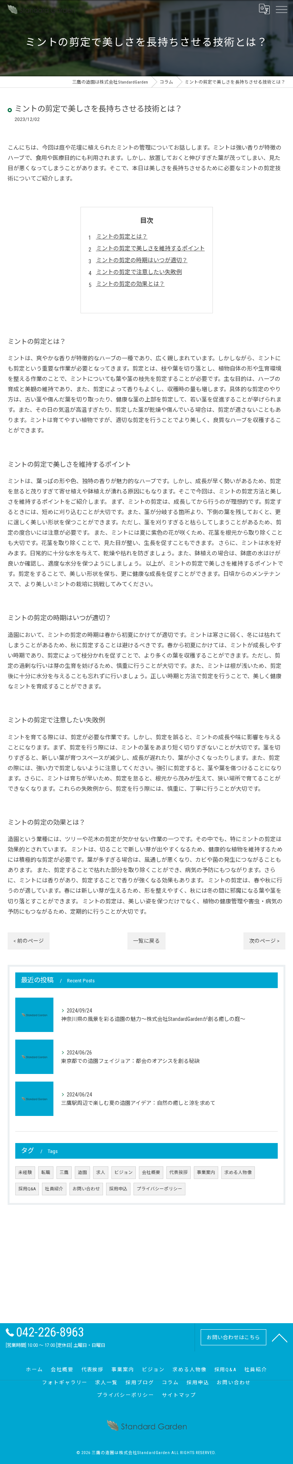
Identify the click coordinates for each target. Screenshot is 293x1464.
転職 (45, 1172)
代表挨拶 (178, 1172)
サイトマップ (179, 1395)
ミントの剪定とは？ (122, 236)
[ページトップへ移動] (279, 1337)
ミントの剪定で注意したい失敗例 (139, 272)
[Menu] (281, 9)
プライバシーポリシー (159, 1189)
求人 (100, 1172)
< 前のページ (28, 941)
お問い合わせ (86, 1189)
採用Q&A (27, 1189)
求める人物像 (238, 1172)
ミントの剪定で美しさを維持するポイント (150, 248)
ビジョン (123, 1172)
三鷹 (64, 1172)
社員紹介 (54, 1189)
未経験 (25, 1172)
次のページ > (264, 941)
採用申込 (118, 1189)
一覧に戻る (146, 941)
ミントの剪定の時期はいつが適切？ (142, 260)
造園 (82, 1172)
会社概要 (151, 1172)
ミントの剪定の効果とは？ (130, 284)
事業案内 (206, 1172)
